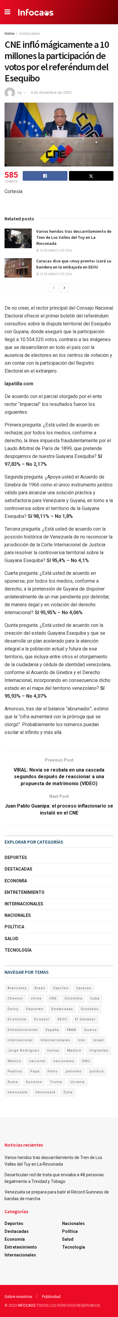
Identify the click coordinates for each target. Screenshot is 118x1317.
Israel (98, 1040)
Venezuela (45, 1092)
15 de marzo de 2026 (55, 250)
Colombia (73, 998)
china (36, 998)
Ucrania (77, 1082)
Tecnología (18, 950)
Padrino (15, 1071)
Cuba (95, 998)
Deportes (16, 857)
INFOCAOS (26, 1305)
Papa (35, 1071)
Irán (81, 1040)
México (14, 1061)
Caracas (83, 988)
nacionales (63, 1061)
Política (14, 926)
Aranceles (17, 988)
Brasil (39, 988)
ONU (86, 1061)
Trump (56, 1082)
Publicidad (51, 1296)
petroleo (74, 1071)
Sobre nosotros (18, 1296)
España (52, 1030)
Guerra (90, 1030)
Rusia (13, 1082)
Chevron (15, 998)
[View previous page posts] (53, 288)
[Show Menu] (7, 12)
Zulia (68, 1092)
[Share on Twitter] (91, 176)
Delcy (13, 1009)
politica (97, 1071)
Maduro (74, 1050)
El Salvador (85, 1019)
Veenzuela (18, 1092)
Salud (11, 938)
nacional (37, 1061)
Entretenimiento (24, 892)
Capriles (60, 988)
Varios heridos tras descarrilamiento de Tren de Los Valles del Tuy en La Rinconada (73, 237)
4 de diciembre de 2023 (51, 92)
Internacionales (24, 903)
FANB (71, 1030)
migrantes (98, 1050)
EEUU (62, 1019)
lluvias (53, 1050)
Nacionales (18, 915)
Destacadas (29, 33)
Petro (53, 1071)
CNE (53, 998)
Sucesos (34, 1082)
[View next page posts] (64, 288)
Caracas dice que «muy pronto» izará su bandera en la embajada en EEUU (73, 264)
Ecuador (42, 1019)
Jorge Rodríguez (23, 1050)
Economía (16, 880)
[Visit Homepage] (35, 12)
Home (10, 33)
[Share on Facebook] (45, 176)
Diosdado (90, 1009)
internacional (20, 1040)
